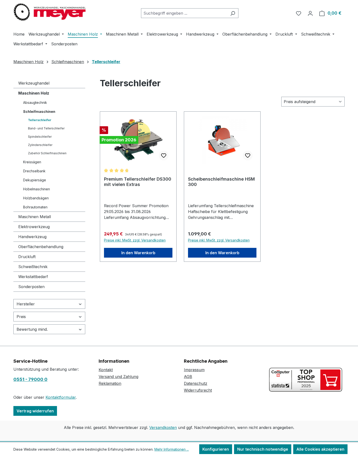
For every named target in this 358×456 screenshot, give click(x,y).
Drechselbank (34, 171)
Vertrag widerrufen (35, 410)
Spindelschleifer (40, 136)
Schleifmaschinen (39, 111)
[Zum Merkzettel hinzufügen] (164, 155)
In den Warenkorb (138, 252)
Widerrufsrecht (198, 390)
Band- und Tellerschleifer (46, 128)
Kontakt (106, 369)
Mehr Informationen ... (171, 449)
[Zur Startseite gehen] (49, 12)
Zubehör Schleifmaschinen (47, 153)
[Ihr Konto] (310, 13)
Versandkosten (163, 427)
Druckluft (27, 256)
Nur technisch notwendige (262, 449)
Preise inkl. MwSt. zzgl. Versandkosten (135, 240)
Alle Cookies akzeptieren (320, 449)
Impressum (194, 369)
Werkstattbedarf (33, 276)
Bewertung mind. (32, 329)
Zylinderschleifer (40, 145)
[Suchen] (232, 13)
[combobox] (184, 13)
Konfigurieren (215, 449)
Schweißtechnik (32, 266)
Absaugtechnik (35, 102)
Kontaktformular (61, 397)
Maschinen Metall (34, 216)
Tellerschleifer (39, 120)
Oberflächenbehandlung (40, 246)
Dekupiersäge (34, 180)
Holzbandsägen (36, 198)
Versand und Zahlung (118, 376)
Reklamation (110, 383)
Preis (21, 316)
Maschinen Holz (33, 93)
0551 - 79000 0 (30, 379)
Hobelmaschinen (36, 189)
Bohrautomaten (35, 207)
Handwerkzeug (32, 236)
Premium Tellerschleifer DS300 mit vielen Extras (137, 181)
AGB (188, 376)
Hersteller (26, 303)
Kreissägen (32, 162)
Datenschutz (195, 383)
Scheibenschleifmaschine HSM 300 (221, 181)
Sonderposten (31, 286)
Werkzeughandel (33, 83)
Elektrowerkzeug (34, 226)
